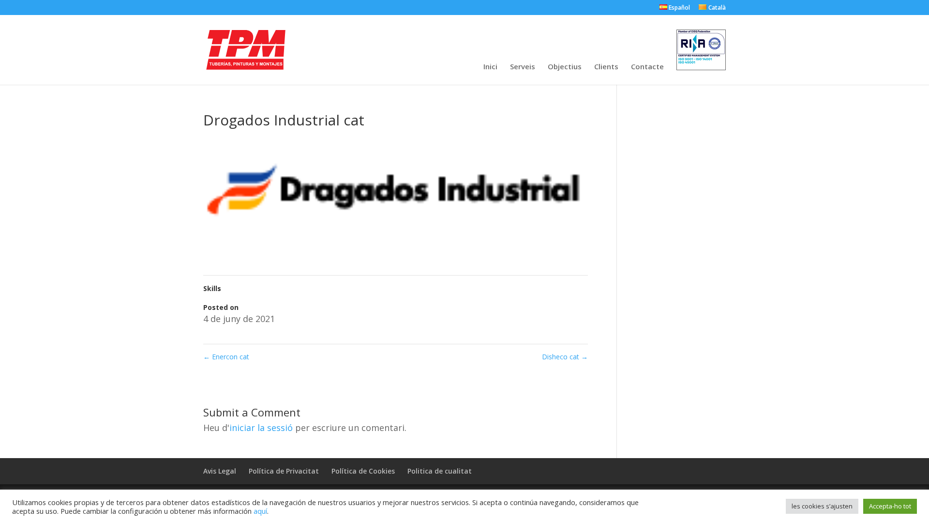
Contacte (647, 67)
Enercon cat (226, 356)
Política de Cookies (363, 471)
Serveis (522, 67)
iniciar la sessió (261, 427)
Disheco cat (565, 356)
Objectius (565, 67)
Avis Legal (219, 471)
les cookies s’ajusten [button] (822, 506)
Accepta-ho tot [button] (890, 506)
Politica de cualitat (439, 471)
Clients (606, 67)
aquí (260, 511)
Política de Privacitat (284, 471)
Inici (490, 67)
